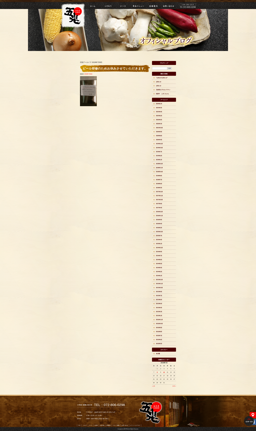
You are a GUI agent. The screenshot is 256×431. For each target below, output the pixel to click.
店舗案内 (153, 5)
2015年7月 (159, 235)
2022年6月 (159, 119)
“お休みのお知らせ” (162, 77)
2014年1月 (159, 275)
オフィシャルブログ (135, 425)
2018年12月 (159, 163)
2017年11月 (159, 195)
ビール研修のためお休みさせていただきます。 (115, 68)
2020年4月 (159, 139)
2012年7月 (159, 335)
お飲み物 (102, 425)
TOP (79, 425)
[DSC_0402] (88, 105)
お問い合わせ (168, 5)
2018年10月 (159, 171)
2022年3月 (159, 123)
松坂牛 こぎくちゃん (162, 93)
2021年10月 (159, 127)
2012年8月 (159, 331)
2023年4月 (159, 111)
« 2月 (153, 386)
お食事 (96, 425)
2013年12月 (159, 279)
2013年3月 (159, 311)
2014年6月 (159, 259)
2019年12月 (159, 143)
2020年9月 (159, 131)
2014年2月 (159, 271)
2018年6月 (159, 183)
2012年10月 (159, 323)
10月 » (174, 386)
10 (164, 372)
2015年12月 (159, 231)
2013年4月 (159, 307)
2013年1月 (159, 315)
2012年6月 (159, 339)
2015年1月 (159, 243)
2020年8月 (159, 135)
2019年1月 (159, 159)
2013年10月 (159, 287)
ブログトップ (164, 63)
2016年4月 (159, 223)
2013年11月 (159, 283)
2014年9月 (159, 251)
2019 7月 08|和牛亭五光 (190, 0)
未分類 (158, 353)
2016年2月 (159, 227)
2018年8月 (159, 175)
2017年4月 (159, 207)
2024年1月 (159, 103)
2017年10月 (159, 199)
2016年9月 (159, 219)
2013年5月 (159, 303)
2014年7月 (159, 255)
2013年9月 (159, 291)
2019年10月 (159, 147)
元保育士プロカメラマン (163, 89)
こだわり (107, 5)
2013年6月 (159, 299)
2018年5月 (159, 187)
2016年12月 (159, 211)
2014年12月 (159, 247)
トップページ (90, 5)
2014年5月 (159, 263)
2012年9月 (159, 327)
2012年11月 (159, 319)
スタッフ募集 (116, 425)
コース (122, 5)
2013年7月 (159, 295)
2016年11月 (159, 215)
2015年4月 (159, 239)
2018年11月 (159, 167)
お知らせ (158, 81)
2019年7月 (159, 151)
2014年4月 (159, 267)
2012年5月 (159, 343)
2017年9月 (159, 203)
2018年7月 (159, 179)
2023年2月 (159, 115)
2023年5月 (159, 107)
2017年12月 (159, 191)
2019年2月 (159, 155)
